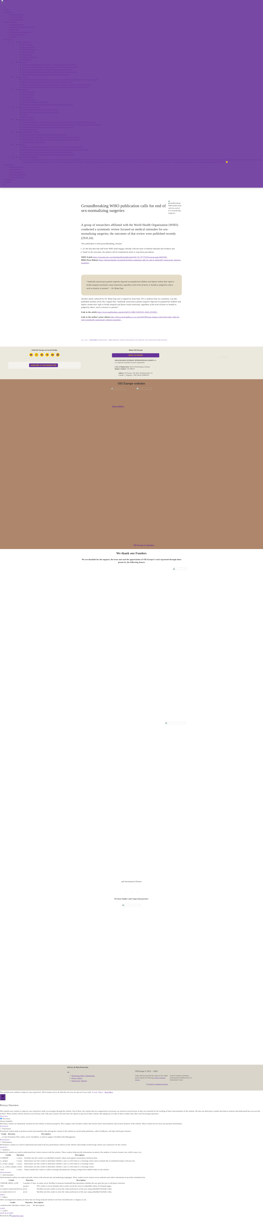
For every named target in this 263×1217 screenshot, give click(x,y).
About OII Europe (16, 167)
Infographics (27, 60)
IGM (136, 340)
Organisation (23, 89)
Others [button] (2, 1195)
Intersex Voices (28, 117)
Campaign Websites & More (28, 132)
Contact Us (10, 180)
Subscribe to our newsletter (43, 365)
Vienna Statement (16, 20)
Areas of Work (11, 22)
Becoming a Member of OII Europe (35, 102)
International (102, 340)
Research (13, 37)
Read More (109, 1092)
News (8, 9)
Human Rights (130, 340)
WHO (146, 340)
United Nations (27, 52)
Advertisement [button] (5, 1172)
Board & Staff (15, 170)
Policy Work (14, 30)
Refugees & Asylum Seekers (20, 32)
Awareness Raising (17, 25)
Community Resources (26, 120)
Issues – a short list (29, 57)
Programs (21, 145)
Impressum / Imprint (79, 1081)
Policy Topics (27, 45)
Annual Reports (28, 95)
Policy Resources (24, 42)
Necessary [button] (4, 1116)
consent (122, 340)
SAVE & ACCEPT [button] (6, 1213)
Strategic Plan (27, 97)
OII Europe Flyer (28, 92)
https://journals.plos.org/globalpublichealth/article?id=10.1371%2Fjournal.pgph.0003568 (130, 257)
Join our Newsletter (29, 130)
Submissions (27, 55)
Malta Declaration (16, 15)
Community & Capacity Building (22, 27)
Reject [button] (100, 1092)
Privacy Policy (77, 1078)
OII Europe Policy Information (83, 1076)
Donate (8, 182)
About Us (9, 165)
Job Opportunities (29, 100)
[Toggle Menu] (2, 3)
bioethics (116, 340)
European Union (28, 47)
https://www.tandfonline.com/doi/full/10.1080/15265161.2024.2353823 (127, 312)
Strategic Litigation (17, 35)
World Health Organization (157, 340)
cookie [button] (2, 1208)
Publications (22, 62)
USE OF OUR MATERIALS (28, 157)
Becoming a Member (17, 175)
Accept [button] (94, 1092)
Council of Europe (29, 50)
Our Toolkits (23, 77)
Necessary (6, 1119)
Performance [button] (5, 1140)
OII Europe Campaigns (143, 545)
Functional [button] (4, 1126)
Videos (24, 115)
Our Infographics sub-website (33, 142)
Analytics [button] (3, 1147)
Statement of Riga (16, 17)
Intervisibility (118, 406)
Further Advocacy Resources (29, 107)
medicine (141, 340)
